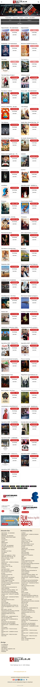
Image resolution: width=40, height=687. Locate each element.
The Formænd (4, 627)
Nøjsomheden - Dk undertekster (8, 532)
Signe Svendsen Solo (5, 603)
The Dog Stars (4, 539)
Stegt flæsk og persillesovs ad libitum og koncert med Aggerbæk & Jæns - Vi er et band (9, 606)
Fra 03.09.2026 (34, 109)
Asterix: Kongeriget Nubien (26, 617)
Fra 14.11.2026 (14, 377)
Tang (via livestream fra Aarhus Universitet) (10, 610)
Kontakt (26, 17)
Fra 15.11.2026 (34, 377)
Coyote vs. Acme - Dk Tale (6, 566)
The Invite (3, 538)
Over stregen (24, 588)
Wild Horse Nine (24, 602)
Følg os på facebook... (26, 500)
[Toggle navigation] (38, 2)
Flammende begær (25, 553)
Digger (22, 556)
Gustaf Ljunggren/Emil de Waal (7, 580)
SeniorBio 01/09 (34, 156)
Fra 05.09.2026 (34, 124)
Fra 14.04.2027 (34, 456)
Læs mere (15, 34)
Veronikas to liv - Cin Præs (6, 581)
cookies (27, 677)
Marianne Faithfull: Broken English (8, 537)
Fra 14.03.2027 (14, 456)
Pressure (3, 560)
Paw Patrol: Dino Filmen (6, 551)
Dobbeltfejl (23, 551)
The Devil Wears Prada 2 (6, 571)
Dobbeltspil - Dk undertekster (7, 535)
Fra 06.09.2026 (14, 93)
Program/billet (8, 17)
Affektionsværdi (4, 542)
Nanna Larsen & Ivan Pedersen (7, 577)
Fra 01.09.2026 (34, 77)
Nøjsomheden (4, 534)
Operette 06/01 (14, 424)
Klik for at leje (25, 512)
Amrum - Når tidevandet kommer (28, 638)
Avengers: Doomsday (25, 616)
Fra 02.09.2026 (34, 140)
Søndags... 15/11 (14, 392)
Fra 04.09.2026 (14, 124)
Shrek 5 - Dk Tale (24, 639)
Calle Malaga (4, 548)
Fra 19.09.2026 (34, 266)
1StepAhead (29, 682)
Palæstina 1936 (4, 576)
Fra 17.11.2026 (34, 392)
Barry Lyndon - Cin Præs (6, 609)
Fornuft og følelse (25, 573)
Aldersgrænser (4, 647)
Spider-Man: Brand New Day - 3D (8, 556)
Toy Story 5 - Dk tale (5, 559)
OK (3, 511)
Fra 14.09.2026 (34, 235)
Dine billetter (32, 17)
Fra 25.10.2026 (34, 329)
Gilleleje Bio (15, 1)
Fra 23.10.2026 (14, 329)
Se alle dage (14, 32)
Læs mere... (4, 500)
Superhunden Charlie (5, 564)
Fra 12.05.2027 (14, 471)
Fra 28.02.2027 (14, 440)
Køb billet (20, 12)
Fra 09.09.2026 (34, 187)
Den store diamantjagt (25, 566)
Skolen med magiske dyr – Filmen (8, 555)
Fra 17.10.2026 (14, 314)
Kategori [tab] (29, 20)
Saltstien (3, 541)
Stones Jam (3, 585)
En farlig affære (24, 589)
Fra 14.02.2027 (34, 424)
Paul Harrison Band (5, 569)
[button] (2, 14)
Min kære (3, 573)
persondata (23, 677)
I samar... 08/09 (14, 203)
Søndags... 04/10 (14, 298)
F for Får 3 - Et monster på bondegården (29, 567)
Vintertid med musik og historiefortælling (9, 592)
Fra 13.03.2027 (34, 440)
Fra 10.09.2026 (34, 219)
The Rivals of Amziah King (6, 574)
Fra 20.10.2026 (34, 314)
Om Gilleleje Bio (4, 644)
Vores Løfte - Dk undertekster (7, 545)
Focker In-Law (24, 603)
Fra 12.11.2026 (34, 361)
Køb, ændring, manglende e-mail (8, 648)
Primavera (3, 567)
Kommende (15, 17)
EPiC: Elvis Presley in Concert (7, 570)
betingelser (18, 677)
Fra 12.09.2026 (14, 235)
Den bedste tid (24, 606)
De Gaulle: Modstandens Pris (7, 546)
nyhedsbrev (13, 677)
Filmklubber (3, 651)
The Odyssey (4, 552)
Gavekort (21, 17)
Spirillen (3, 553)
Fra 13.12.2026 (14, 408)
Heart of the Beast (25, 552)
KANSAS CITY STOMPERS (7, 578)
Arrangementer (4, 646)
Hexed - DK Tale (24, 605)
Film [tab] (10, 20)
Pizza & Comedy (4, 602)
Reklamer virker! (4, 650)
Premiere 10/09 (34, 203)
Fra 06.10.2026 (34, 298)
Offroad (22, 559)
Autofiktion (3, 549)
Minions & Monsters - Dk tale (7, 557)
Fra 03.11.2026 (14, 361)
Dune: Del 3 (23, 614)
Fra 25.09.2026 (14, 282)
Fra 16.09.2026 (14, 77)
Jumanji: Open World (25, 619)
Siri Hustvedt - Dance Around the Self (29, 581)
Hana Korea (3, 544)
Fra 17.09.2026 (14, 250)
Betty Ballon (23, 557)
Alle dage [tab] (20, 23)
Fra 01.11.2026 (34, 345)
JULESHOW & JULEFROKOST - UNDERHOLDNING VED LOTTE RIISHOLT (8, 613)
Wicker (22, 591)
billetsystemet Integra (21, 682)
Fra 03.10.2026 (34, 282)
